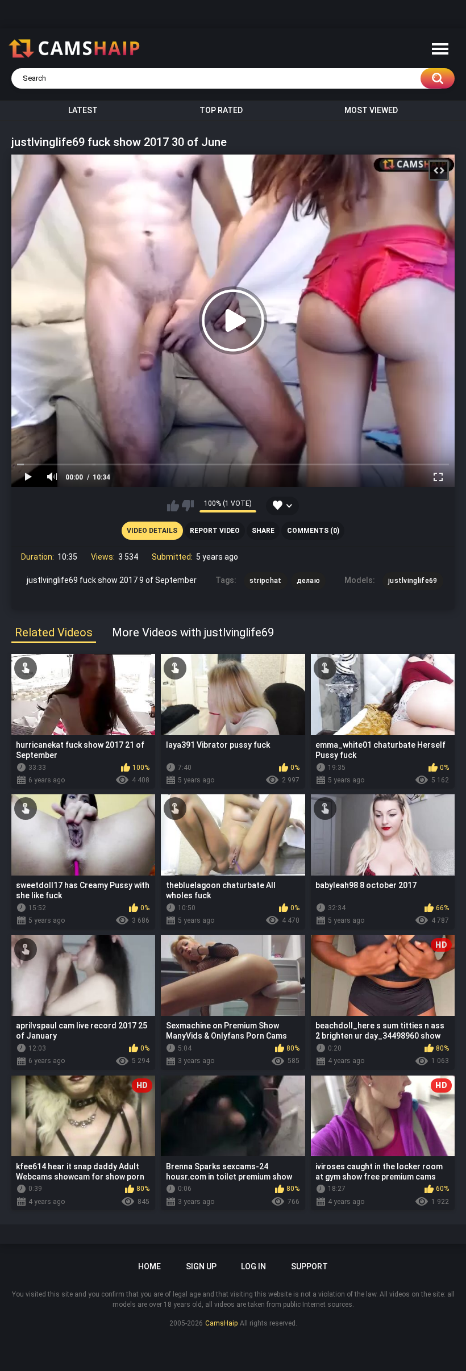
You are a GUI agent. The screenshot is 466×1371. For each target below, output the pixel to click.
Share (263, 531)
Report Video (215, 531)
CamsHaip (221, 1323)
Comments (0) (313, 531)
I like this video (173, 505)
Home (149, 1266)
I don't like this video (188, 505)
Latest (83, 110)
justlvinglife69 (413, 581)
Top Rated (221, 110)
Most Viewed (371, 110)
